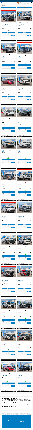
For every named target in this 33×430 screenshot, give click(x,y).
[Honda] (2, 2)
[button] (15, 16)
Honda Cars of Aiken (4, 73)
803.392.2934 (14, 73)
